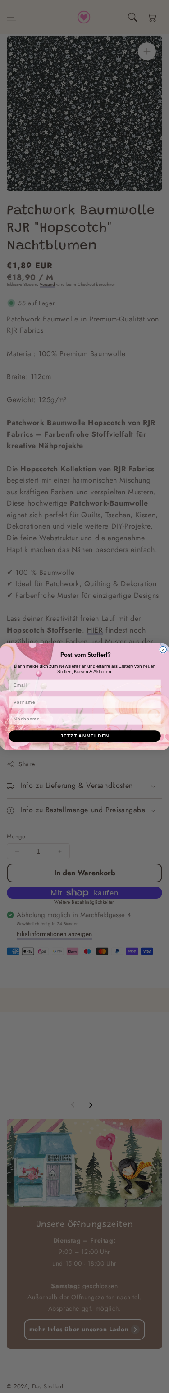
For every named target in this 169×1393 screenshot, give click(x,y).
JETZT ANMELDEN (84, 735)
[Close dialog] (163, 649)
